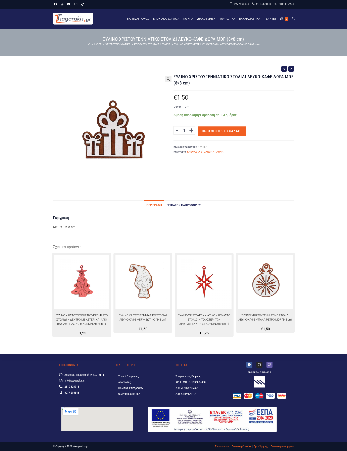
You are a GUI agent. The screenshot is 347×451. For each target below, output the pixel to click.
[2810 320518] (60, 386)
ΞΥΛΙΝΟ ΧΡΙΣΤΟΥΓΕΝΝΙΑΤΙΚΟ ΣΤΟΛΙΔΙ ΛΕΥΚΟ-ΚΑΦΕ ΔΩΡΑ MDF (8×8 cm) (217, 44)
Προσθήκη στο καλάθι (222, 131)
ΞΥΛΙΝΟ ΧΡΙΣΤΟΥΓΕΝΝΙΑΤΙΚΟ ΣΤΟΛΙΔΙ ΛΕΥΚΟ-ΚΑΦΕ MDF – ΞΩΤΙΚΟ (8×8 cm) (143, 317)
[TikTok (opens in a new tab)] (82, 4)
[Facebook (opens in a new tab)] (56, 4)
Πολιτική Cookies (241, 446)
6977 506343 (71, 392)
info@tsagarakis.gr (74, 380)
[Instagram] (259, 365)
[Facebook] (249, 365)
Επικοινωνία (222, 446)
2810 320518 (71, 386)
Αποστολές (124, 382)
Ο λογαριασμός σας (129, 393)
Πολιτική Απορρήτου (282, 446)
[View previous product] (284, 69)
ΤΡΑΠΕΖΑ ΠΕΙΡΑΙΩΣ (259, 372)
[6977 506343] (60, 392)
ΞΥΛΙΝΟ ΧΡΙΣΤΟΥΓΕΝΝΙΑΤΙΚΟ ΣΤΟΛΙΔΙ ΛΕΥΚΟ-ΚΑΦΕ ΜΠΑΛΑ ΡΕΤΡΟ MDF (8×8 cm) (265, 317)
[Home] (89, 44)
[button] (168, 79)
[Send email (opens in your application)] (75, 4)
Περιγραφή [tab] (154, 205)
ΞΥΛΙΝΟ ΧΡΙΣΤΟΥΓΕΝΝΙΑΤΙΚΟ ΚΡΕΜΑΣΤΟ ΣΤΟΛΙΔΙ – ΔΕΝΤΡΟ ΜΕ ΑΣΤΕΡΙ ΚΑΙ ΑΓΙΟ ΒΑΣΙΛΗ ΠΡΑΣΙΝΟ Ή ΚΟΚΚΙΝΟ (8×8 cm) (82, 319)
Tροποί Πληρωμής (128, 376)
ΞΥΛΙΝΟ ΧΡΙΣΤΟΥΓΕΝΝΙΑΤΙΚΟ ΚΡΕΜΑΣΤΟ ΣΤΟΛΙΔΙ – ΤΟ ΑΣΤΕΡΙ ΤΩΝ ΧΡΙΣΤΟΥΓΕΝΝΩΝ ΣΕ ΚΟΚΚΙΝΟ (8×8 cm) (204, 319)
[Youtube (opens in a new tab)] (68, 4)
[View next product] (291, 69)
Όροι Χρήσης (261, 446)
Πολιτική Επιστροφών (130, 388)
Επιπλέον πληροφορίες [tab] (184, 205)
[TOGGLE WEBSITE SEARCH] (293, 19)
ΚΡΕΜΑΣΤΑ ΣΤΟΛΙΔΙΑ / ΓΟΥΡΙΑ (205, 151)
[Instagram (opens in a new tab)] (62, 4)
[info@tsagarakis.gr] (60, 380)
